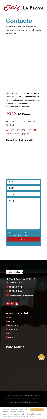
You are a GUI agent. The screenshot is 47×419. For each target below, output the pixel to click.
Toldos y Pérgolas (13, 395)
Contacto (11, 337)
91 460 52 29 (14, 130)
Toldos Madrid (23, 395)
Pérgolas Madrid (34, 395)
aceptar (37, 410)
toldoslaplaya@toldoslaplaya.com (17, 134)
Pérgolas (11, 321)
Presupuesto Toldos (32, 402)
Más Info (33, 416)
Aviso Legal (13, 235)
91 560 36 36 (28, 130)
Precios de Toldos (19, 402)
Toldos (10, 317)
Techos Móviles (13, 329)
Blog (10, 333)
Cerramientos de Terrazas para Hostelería (18, 399)
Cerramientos (13, 325)
